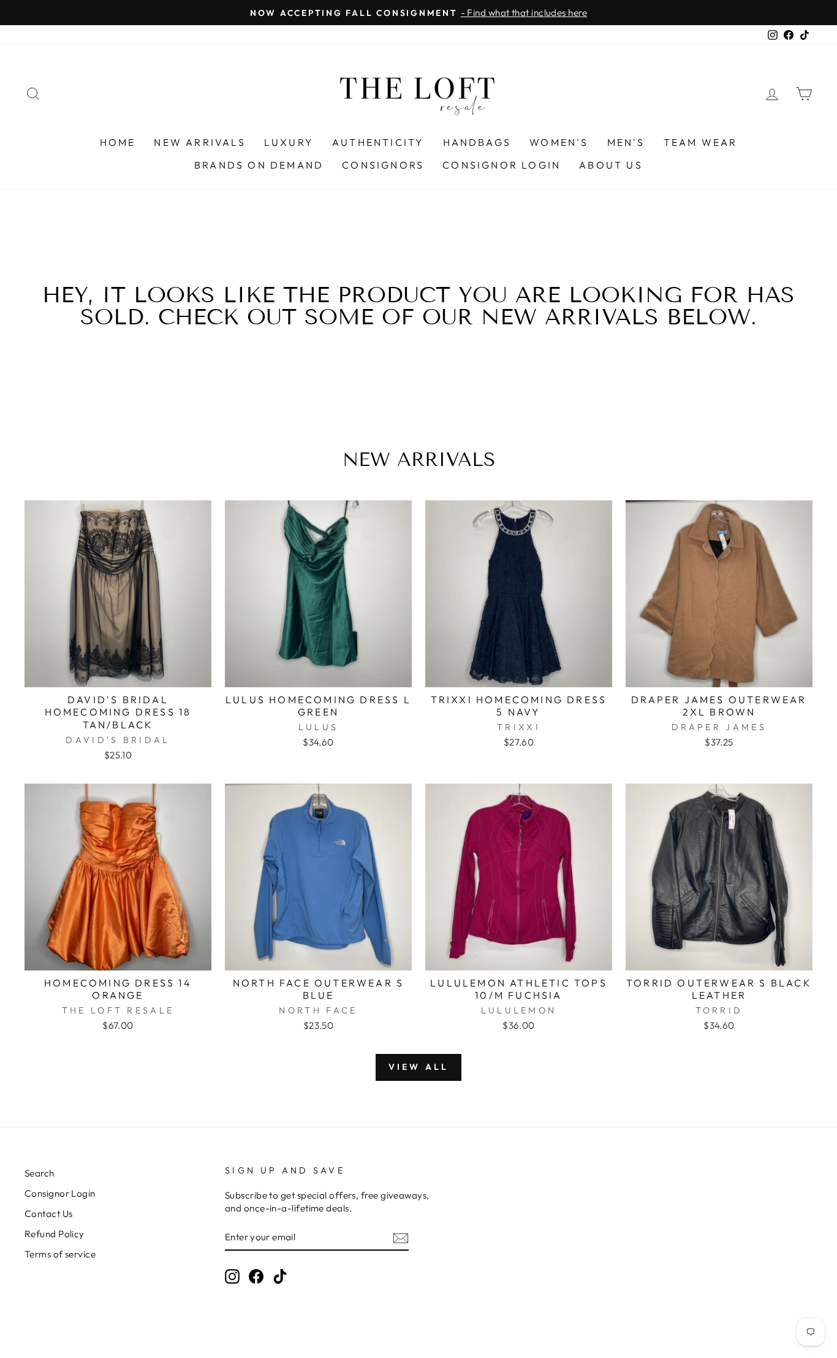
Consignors (383, 165)
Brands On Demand (259, 165)
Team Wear (701, 142)
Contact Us (49, 1213)
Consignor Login (501, 165)
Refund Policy (55, 1234)
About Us (611, 165)
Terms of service (60, 1254)
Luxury (289, 142)
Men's (626, 142)
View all (418, 1066)
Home (118, 142)
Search (40, 1173)
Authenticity (378, 142)
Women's (558, 142)
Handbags (477, 142)
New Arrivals (199, 142)
